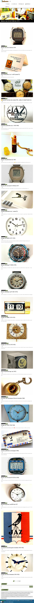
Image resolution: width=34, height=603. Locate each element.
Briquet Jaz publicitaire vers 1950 (8, 159)
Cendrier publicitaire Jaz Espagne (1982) (10, 450)
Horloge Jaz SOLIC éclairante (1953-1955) (10, 574)
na (2, 101)
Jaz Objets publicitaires (21, 595)
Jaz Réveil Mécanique (12, 596)
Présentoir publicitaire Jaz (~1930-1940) (10, 125)
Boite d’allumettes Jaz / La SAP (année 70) (10, 74)
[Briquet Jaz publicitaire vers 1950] (17, 144)
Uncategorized (30, 596)
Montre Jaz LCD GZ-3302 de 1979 (8, 47)
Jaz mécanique (15, 595)
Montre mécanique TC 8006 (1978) (8, 265)
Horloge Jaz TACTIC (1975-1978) (8, 344)
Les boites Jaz (26, 596)
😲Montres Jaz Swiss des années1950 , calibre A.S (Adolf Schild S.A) (16, 100)
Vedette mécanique (3, 598)
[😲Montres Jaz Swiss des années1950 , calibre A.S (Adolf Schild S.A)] (17, 88)
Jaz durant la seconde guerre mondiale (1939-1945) (12, 547)
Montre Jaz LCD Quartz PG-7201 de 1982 (10, 477)
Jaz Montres (11, 595)
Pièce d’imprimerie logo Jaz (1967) (8, 371)
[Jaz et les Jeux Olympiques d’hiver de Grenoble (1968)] (17, 386)
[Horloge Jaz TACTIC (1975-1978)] (17, 332)
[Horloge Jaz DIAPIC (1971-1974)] (17, 226)
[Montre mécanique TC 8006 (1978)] (17, 253)
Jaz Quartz (26, 595)
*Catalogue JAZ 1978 (4, 592)
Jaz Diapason (28, 593)
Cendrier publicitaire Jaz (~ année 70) (9, 211)
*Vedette (31, 592)
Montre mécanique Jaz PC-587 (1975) (9, 291)
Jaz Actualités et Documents (22, 593)
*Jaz (8, 592)
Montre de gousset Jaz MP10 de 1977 (9, 504)
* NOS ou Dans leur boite (13, 592)
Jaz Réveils (17, 596)
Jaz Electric (2, 595)
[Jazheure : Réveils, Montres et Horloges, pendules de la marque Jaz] (10, 1)
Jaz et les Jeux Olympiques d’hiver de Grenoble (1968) (13, 398)
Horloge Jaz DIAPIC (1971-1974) (8, 238)
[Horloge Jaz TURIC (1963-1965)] (17, 413)
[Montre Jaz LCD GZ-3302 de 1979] (17, 35)
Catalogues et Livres (4, 593)
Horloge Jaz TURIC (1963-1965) (8, 425)
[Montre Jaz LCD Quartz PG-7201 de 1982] (17, 465)
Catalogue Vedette (9, 593)
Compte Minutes (15, 593)
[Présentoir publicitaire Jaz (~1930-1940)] (17, 113)
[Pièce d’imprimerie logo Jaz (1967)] (17, 359)
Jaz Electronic (7, 595)
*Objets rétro (18, 592)
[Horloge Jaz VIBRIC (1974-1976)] (17, 305)
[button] (2, 602)
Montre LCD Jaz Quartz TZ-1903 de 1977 (10, 185)
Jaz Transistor (21, 596)
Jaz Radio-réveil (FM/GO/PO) (5, 596)
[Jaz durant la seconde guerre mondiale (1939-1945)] (17, 527)
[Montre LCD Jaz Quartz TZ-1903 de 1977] (17, 173)
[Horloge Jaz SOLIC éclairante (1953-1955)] (17, 562)
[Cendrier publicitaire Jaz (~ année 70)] (17, 199)
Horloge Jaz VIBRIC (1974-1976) (8, 317)
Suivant (19, 581)
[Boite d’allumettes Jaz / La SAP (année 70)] (17, 62)
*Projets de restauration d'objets (25, 592)
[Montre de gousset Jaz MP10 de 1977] (17, 492)
